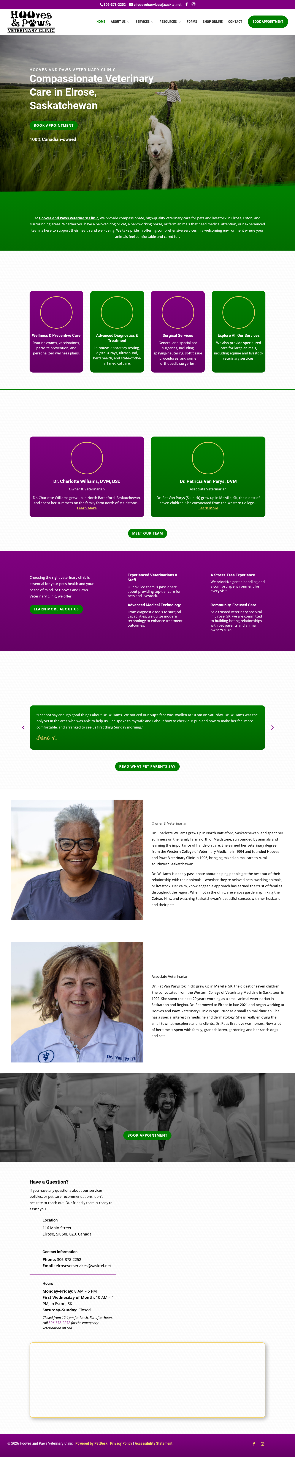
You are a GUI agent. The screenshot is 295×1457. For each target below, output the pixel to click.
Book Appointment (268, 22)
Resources (168, 22)
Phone (141, 1227)
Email (142, 1209)
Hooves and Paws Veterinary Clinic (68, 218)
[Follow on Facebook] (254, 1443)
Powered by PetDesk (91, 1443)
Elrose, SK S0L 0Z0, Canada (67, 1234)
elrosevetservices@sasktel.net (83, 1265)
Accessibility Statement (154, 1443)
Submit (146, 1290)
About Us (118, 22)
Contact (235, 22)
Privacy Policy (121, 1443)
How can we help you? (156, 1245)
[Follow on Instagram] (262, 1443)
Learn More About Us (56, 609)
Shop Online (213, 22)
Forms (192, 22)
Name (142, 1187)
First (138, 1201)
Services (143, 22)
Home (101, 22)
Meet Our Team (147, 533)
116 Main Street (57, 1227)
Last (202, 1201)
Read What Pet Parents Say (147, 766)
